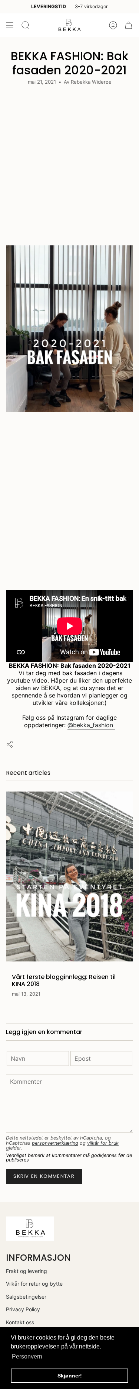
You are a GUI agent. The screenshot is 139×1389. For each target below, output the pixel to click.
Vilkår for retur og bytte (34, 1283)
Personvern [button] (27, 1356)
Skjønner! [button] (69, 1376)
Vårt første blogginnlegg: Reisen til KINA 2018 (64, 980)
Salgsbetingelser (26, 1296)
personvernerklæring (55, 1143)
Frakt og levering (26, 1271)
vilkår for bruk (103, 1143)
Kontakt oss (20, 1322)
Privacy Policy (23, 1309)
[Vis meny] (9, 25)
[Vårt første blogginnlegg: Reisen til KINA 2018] (69, 876)
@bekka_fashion (91, 725)
